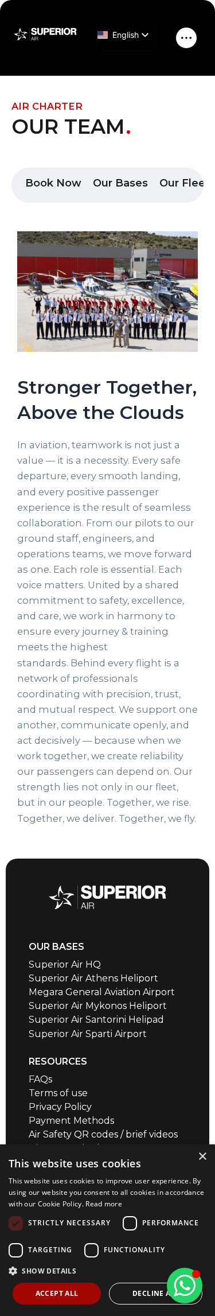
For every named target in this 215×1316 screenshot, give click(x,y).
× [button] (202, 1156)
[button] (107, 1271)
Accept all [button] (57, 1293)
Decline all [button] (155, 1293)
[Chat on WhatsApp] (184, 1285)
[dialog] (107, 1230)
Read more (103, 1204)
